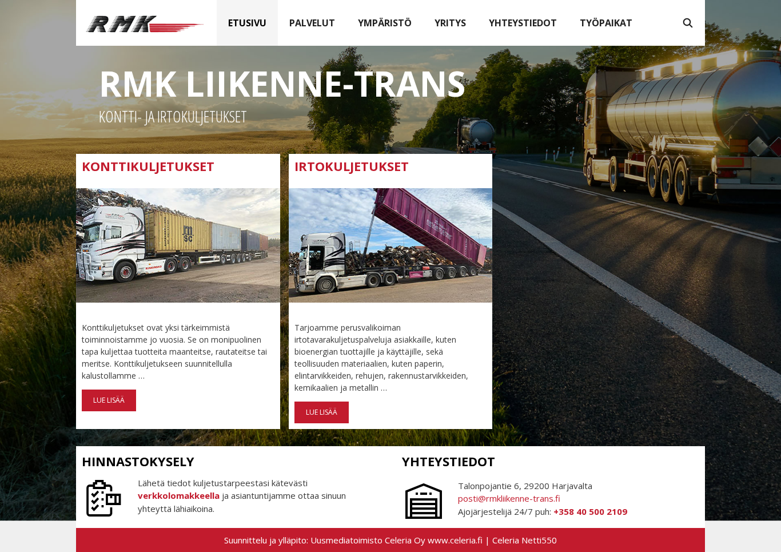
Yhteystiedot (523, 23)
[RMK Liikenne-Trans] (146, 23)
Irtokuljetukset (351, 165)
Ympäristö (385, 23)
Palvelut (312, 23)
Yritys (450, 23)
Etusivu (247, 23)
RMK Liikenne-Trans (282, 83)
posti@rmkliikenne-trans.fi (509, 498)
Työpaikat (606, 23)
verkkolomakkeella (179, 495)
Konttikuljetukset (148, 165)
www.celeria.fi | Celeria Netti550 (492, 540)
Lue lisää (111, 403)
